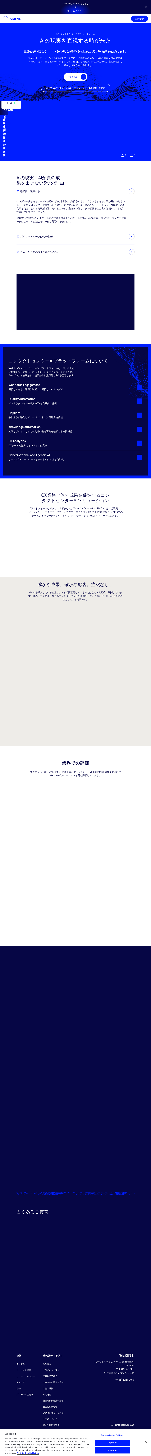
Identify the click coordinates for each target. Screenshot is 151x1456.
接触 (19, 1388)
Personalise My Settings (112, 1435)
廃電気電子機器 (50, 1376)
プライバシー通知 (51, 1370)
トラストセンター (51, 1418)
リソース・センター (26, 1376)
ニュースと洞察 (24, 1370)
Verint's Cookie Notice (28, 1453)
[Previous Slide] (123, 155)
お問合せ (139, 18)
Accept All (112, 1450)
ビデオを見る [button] (5, 125)
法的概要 (47, 1364)
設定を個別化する (51, 1425)
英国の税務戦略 (50, 1406)
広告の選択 (48, 1388)
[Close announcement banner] (146, 7)
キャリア (21, 1382)
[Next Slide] (131, 155)
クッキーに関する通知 (53, 1382)
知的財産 (47, 1394)
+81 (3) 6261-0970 (124, 1379)
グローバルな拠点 (25, 1394)
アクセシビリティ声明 (53, 1412)
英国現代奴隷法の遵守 (53, 1400)
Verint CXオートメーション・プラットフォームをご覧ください (75, 87)
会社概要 (21, 1364)
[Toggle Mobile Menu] (5, 18)
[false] (146, 1442)
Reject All (112, 1442)
